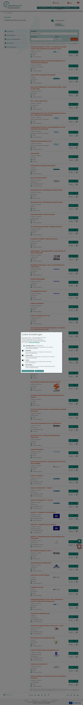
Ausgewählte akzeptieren (28, 371)
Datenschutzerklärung (34, 342)
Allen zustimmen (39, 371)
